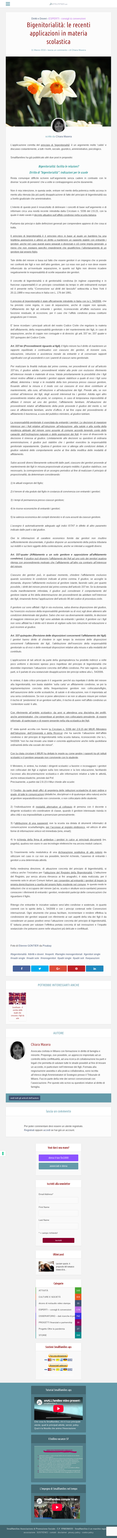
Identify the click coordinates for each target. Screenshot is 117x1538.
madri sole (33, 958)
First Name (44, 1207)
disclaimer (62, 1532)
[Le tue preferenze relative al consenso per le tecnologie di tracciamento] (3, 1153)
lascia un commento (57, 50)
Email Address (46, 1194)
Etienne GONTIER (29, 945)
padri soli (79, 958)
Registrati (29, 1130)
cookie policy (88, 1532)
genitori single (92, 954)
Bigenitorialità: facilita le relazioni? (58, 166)
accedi (46, 1130)
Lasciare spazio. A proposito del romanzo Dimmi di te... (65, 1266)
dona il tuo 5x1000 (59, 1158)
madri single (18, 958)
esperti (50, 954)
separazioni (93, 958)
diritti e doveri (36, 954)
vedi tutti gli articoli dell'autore (24, 1098)
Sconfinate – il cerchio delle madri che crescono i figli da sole (17, 1012)
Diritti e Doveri (39, 18)
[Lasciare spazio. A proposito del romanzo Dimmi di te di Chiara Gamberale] (47, 1266)
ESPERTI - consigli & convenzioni (67, 18)
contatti (53, 1532)
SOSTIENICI (42, 1532)
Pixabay (47, 945)
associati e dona (58, 1166)
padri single (65, 958)
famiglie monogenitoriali (69, 954)
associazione (29, 1532)
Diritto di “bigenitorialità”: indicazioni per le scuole (58, 172)
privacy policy (74, 1532)
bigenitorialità (19, 954)
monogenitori (49, 958)
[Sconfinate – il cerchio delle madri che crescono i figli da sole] (17, 998)
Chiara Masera (79, 50)
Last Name (44, 1220)
